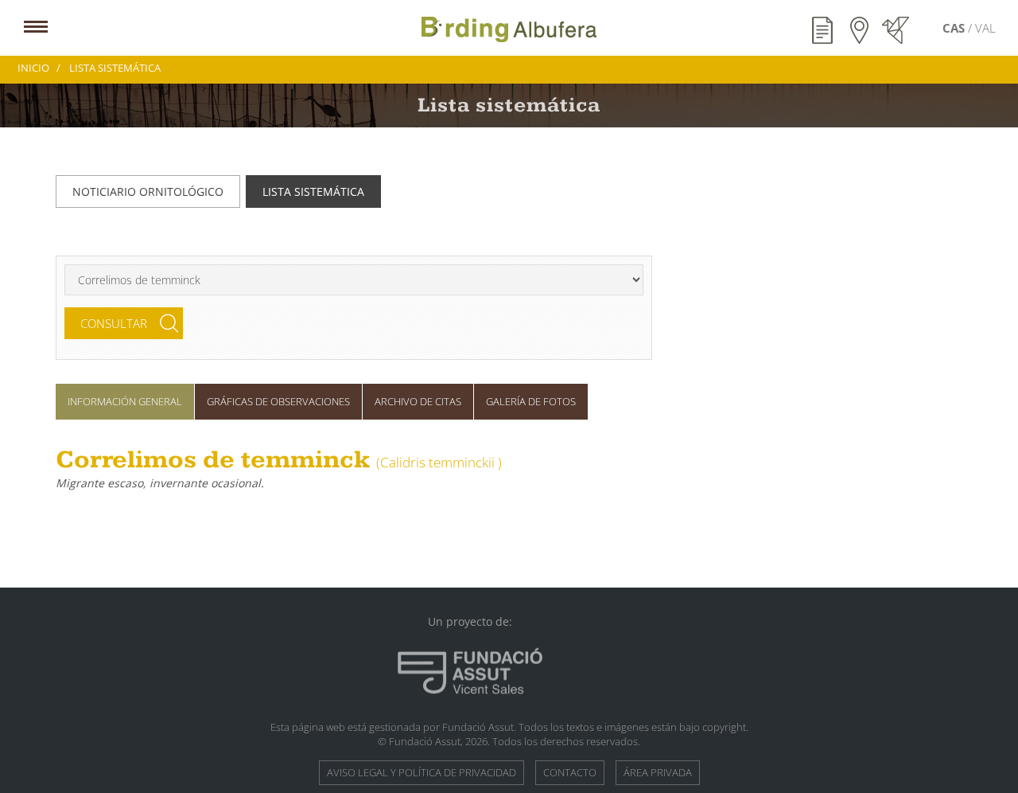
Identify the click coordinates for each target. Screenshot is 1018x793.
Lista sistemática (313, 191)
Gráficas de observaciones (278, 401)
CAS (955, 28)
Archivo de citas (418, 401)
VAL (985, 28)
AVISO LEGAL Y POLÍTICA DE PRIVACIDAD (421, 772)
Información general (125, 401)
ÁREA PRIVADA (658, 772)
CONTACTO (569, 772)
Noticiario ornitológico (147, 191)
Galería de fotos (531, 401)
